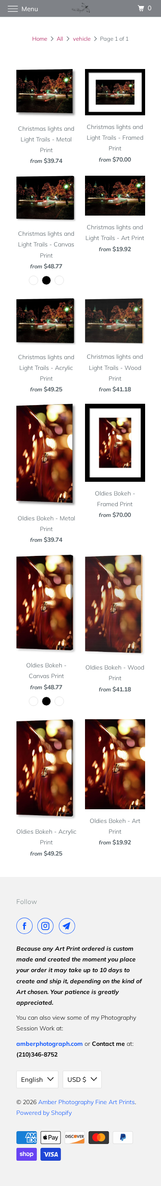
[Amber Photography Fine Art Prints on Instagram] (47, 926)
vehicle (82, 38)
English (32, 1079)
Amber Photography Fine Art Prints (86, 1102)
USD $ (76, 1079)
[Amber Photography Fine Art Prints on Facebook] (26, 926)
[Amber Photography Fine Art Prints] (80, 8)
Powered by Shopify (44, 1113)
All (60, 38)
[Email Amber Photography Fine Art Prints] (69, 926)
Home (39, 38)
